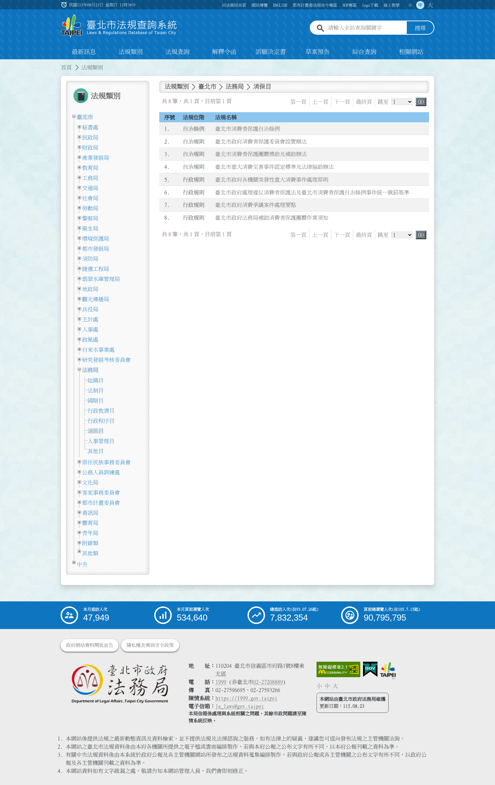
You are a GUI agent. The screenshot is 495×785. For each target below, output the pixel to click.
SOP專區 (349, 5)
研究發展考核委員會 (106, 360)
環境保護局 (95, 238)
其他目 (96, 451)
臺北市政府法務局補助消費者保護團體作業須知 (271, 217)
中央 (82, 564)
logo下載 (370, 5)
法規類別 (131, 52)
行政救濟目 (101, 410)
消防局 (90, 258)
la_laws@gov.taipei (240, 706)
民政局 (90, 137)
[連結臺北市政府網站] (388, 670)
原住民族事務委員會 (106, 462)
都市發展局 (95, 248)
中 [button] (420, 5)
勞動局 (90, 208)
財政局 (90, 147)
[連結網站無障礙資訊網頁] (338, 669)
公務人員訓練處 (101, 472)
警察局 (90, 218)
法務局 (90, 370)
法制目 (96, 390)
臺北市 (85, 117)
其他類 (90, 553)
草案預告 (317, 52)
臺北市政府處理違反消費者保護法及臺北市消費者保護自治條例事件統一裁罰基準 (312, 192)
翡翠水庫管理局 (101, 279)
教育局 (90, 167)
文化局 (90, 482)
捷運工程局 (95, 269)
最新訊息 (84, 52)
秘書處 (90, 127)
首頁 (66, 67)
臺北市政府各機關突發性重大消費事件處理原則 (271, 179)
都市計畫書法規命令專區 (315, 5)
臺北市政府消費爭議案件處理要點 (255, 205)
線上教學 (392, 5)
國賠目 (96, 400)
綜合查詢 (364, 52)
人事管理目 (101, 441)
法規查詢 (177, 52)
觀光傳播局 (95, 299)
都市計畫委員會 (101, 502)
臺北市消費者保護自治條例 (247, 128)
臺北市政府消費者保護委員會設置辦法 (261, 141)
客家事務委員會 (101, 492)
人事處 (90, 329)
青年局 (90, 533)
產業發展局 (95, 157)
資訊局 (90, 512)
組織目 (96, 380)
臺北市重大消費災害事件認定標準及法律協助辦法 (274, 166)
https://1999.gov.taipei (246, 698)
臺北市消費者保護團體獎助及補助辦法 (261, 154)
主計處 (90, 319)
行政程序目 (101, 420)
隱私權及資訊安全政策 (150, 645)
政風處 (90, 339)
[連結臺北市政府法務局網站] (119, 683)
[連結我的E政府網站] (370, 669)
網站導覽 (260, 5)
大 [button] (430, 5)
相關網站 (411, 52)
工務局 (90, 178)
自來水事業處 (98, 349)
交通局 (90, 188)
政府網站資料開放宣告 (89, 645)
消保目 (96, 431)
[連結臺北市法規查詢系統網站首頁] (119, 26)
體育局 (90, 523)
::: (4, 63)
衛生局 (90, 228)
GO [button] (421, 101)
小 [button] (410, 5)
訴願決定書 (271, 52)
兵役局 (90, 309)
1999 (221, 682)
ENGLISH (280, 5)
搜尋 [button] (420, 28)
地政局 (90, 289)
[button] (482, 767)
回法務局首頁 (234, 5)
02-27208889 (268, 682)
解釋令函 (224, 52)
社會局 (90, 198)
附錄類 (90, 543)
